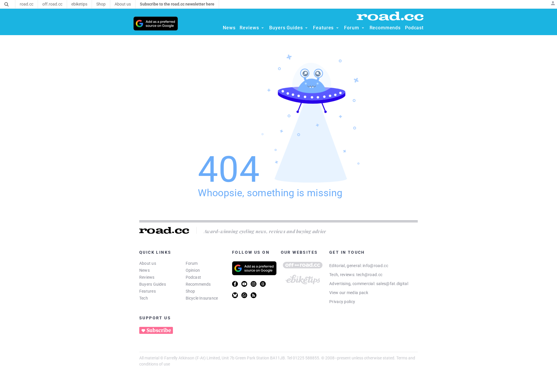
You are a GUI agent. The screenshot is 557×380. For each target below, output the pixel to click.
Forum (192, 263)
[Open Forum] (363, 27)
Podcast (193, 277)
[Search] (6, 4)
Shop (190, 291)
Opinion (193, 270)
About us (147, 263)
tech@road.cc (369, 274)
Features (147, 291)
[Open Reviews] (262, 27)
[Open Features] (337, 27)
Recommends (198, 284)
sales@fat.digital (392, 283)
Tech (143, 298)
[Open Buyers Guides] (306, 27)
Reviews (147, 277)
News (144, 270)
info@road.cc (375, 265)
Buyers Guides (152, 284)
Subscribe (159, 330)
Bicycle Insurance (202, 298)
